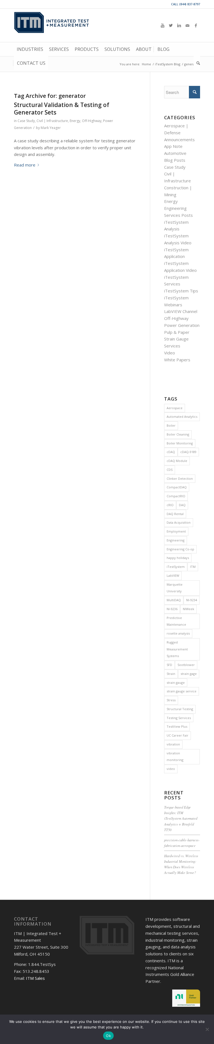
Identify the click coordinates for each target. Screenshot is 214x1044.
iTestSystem (176, 567)
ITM (193, 567)
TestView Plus (177, 726)
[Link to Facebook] (196, 25)
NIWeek (188, 609)
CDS (169, 470)
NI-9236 (172, 609)
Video (169, 353)
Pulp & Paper (176, 332)
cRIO (170, 505)
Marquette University (175, 587)
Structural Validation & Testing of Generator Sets (61, 108)
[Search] (197, 63)
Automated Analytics (182, 416)
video (171, 769)
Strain (171, 674)
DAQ (182, 505)
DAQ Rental (175, 514)
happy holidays (178, 558)
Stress (171, 700)
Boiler (171, 425)
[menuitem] (30, 49)
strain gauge (176, 682)
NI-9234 (191, 600)
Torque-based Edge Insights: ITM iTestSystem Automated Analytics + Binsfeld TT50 (180, 818)
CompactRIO (176, 496)
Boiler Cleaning (178, 434)
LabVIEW (173, 575)
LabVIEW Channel (180, 311)
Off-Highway (91, 120)
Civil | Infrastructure (52, 120)
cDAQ (171, 452)
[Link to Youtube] (162, 25)
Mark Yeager (51, 127)
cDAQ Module (177, 461)
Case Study (26, 120)
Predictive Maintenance (176, 621)
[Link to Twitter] (171, 25)
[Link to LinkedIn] (179, 25)
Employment (176, 531)
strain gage (189, 674)
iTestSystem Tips (181, 291)
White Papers (177, 359)
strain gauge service (181, 691)
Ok (108, 1035)
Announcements (179, 139)
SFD (169, 665)
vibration (173, 744)
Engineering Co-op (180, 549)
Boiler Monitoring (180, 443)
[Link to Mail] (187, 25)
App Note (173, 146)
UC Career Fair (177, 735)
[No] (207, 1029)
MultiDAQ (174, 600)
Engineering (175, 540)
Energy (75, 120)
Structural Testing (180, 709)
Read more (24, 165)
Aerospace (175, 408)
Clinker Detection (180, 478)
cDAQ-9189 (188, 452)
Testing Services (179, 718)
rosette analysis (178, 633)
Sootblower (186, 665)
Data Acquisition (179, 522)
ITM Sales (35, 978)
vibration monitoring (175, 756)
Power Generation (182, 325)
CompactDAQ (177, 487)
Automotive (175, 153)
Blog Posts (174, 160)
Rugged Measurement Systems (177, 649)
